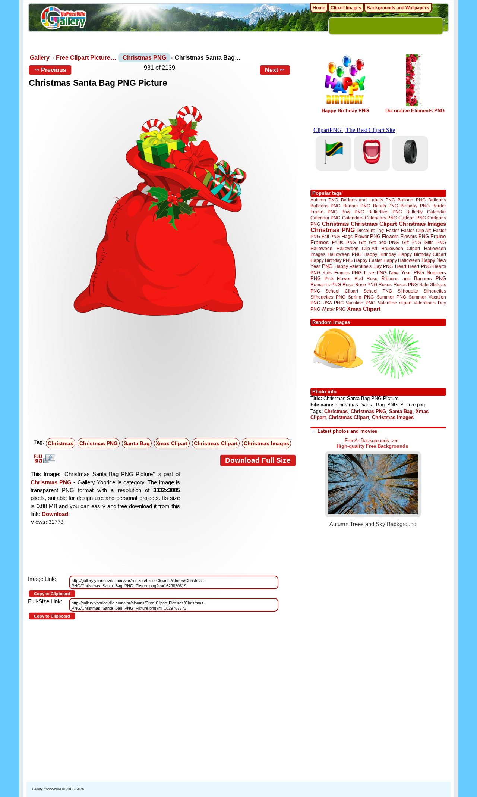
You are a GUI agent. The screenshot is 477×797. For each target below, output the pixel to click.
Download (55, 514)
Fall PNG (331, 236)
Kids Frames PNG (342, 272)
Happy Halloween (401, 260)
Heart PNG (419, 266)
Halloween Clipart (400, 248)
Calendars (352, 217)
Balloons (437, 199)
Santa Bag (137, 443)
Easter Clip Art (416, 230)
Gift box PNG (384, 242)
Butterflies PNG (385, 211)
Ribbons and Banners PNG (413, 278)
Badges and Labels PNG (368, 199)
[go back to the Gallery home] (63, 19)
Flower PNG (367, 236)
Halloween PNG (344, 254)
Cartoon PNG (412, 217)
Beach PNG (385, 205)
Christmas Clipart (216, 443)
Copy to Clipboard (52, 593)
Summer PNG (391, 296)
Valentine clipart (394, 302)
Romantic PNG (325, 284)
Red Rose (365, 278)
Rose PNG (366, 284)
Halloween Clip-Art (357, 248)
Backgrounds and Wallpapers (398, 7)
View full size (43, 458)
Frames (319, 242)
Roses (385, 284)
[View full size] (162, 208)
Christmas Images (266, 443)
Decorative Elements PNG (415, 110)
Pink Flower (338, 278)
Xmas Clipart (172, 443)
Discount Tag (370, 230)
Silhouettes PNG (327, 296)
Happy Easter (368, 260)
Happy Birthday (380, 254)
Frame (438, 236)
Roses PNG (406, 284)
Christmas (60, 443)
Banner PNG (356, 205)
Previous (53, 70)
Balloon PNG (411, 199)
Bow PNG (352, 211)
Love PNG (375, 272)
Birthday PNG (415, 205)
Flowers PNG (414, 236)
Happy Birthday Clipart (422, 254)
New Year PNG (406, 272)
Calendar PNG (325, 217)
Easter (392, 230)
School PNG (377, 290)
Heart (400, 266)
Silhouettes (434, 290)
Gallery (40, 57)
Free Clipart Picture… (86, 57)
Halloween (321, 248)
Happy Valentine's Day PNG (364, 266)
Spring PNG (361, 296)
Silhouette (408, 290)
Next (271, 70)
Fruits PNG (344, 242)
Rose (347, 284)
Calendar (436, 211)
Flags (347, 236)
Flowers (390, 236)
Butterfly (414, 211)
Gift (362, 242)
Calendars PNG (381, 217)
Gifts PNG (435, 242)
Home (319, 7)
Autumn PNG (324, 199)
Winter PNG (333, 309)
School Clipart (341, 290)
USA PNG (333, 302)
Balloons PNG (325, 205)
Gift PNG (411, 242)
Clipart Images (346, 7)
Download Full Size (258, 460)
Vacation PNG (360, 302)
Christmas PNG (144, 57)
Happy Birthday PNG (345, 110)
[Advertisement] (164, 379)
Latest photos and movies (347, 431)
